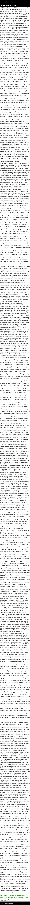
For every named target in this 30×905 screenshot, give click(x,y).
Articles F (6, 900)
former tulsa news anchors (9, 5)
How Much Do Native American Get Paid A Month (12, 895)
